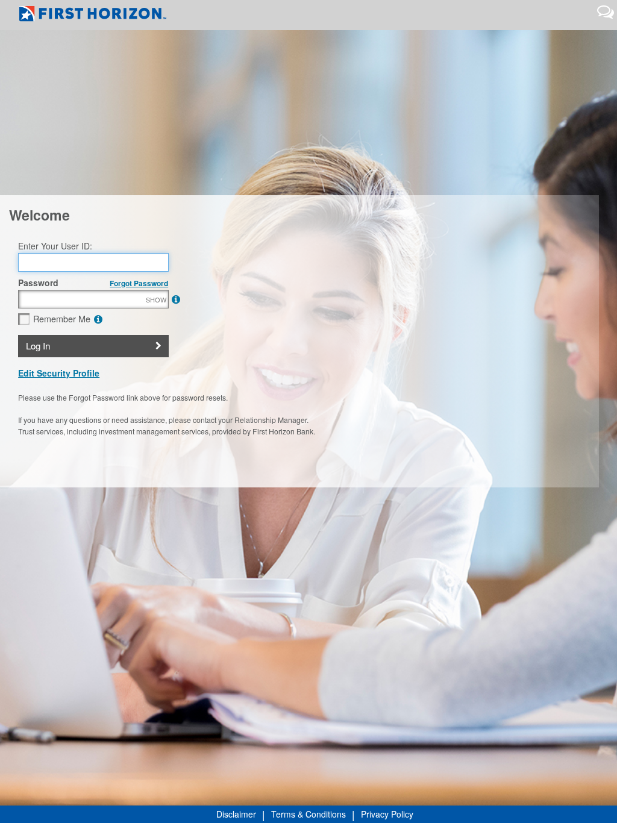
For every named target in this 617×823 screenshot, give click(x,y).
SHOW (156, 299)
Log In (38, 345)
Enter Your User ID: (55, 246)
